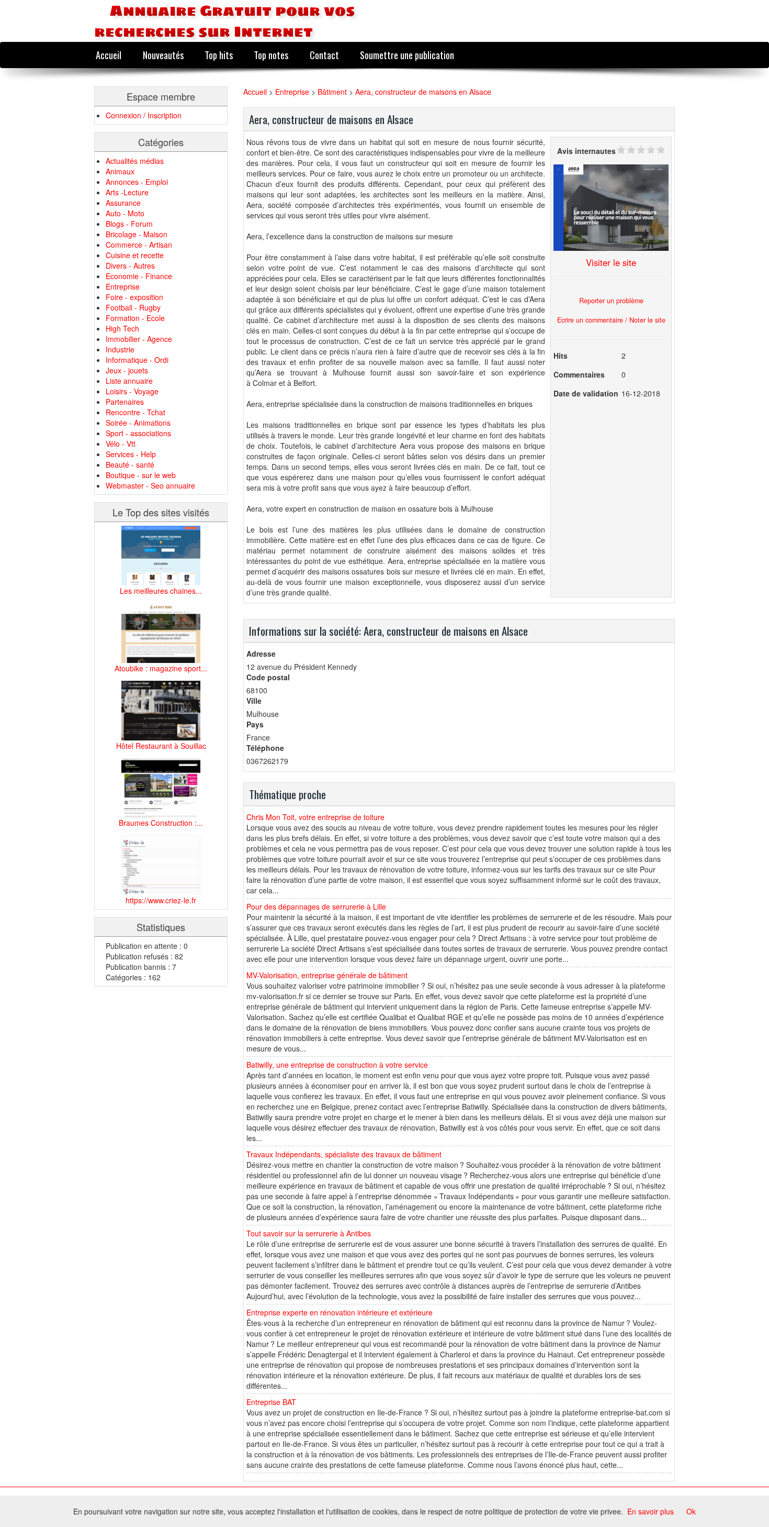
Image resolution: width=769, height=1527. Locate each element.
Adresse (261, 653)
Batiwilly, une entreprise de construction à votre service (337, 1064)
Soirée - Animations (138, 422)
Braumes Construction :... (161, 822)
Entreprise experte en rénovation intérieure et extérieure (339, 1312)
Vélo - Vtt (120, 443)
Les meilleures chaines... (161, 590)
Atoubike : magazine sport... (161, 668)
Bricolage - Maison (136, 234)
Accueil (108, 55)
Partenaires (125, 401)
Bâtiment (332, 91)
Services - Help (131, 454)
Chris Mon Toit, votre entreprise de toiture (315, 817)
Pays (255, 724)
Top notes (271, 55)
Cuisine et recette (135, 255)
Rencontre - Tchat (135, 412)
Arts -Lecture (127, 192)
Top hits (219, 55)
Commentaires (579, 374)
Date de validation (585, 393)
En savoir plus (650, 1511)
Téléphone (265, 748)
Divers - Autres (130, 265)
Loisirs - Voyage (132, 391)
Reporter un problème (611, 300)
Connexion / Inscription (144, 115)
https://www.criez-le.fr (161, 900)
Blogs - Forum (129, 223)
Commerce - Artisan (139, 244)
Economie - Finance (139, 276)
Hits (560, 355)
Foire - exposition (134, 297)
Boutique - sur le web (141, 475)
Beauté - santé (130, 464)
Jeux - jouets (127, 370)
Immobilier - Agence (139, 339)
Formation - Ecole (135, 318)
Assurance (123, 202)
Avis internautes (586, 151)
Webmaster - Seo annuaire (150, 485)
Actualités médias (135, 161)
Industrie (120, 349)
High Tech (122, 328)
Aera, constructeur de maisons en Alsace (423, 91)
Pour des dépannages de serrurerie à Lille (316, 906)
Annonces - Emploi (137, 181)
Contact (324, 55)
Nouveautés (163, 55)
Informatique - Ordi (137, 360)
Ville (254, 700)
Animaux (120, 171)
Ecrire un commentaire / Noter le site (611, 320)
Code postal (268, 677)
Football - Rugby (133, 307)
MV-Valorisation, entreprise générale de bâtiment (327, 975)
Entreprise (123, 286)
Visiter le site (611, 262)
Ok (691, 1511)
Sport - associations (138, 433)
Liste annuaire (129, 380)
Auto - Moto (125, 213)
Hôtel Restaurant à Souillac (161, 745)
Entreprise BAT (271, 1402)
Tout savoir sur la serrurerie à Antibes (308, 1233)
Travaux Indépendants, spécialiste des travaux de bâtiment (344, 1154)
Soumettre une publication (407, 55)
